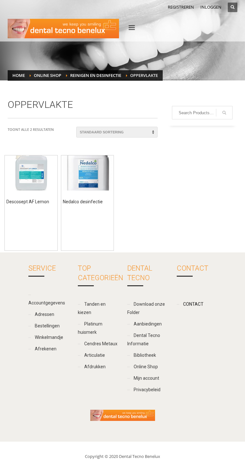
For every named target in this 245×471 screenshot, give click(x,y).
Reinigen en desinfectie (95, 75)
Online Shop (47, 75)
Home (18, 75)
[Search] (224, 112)
